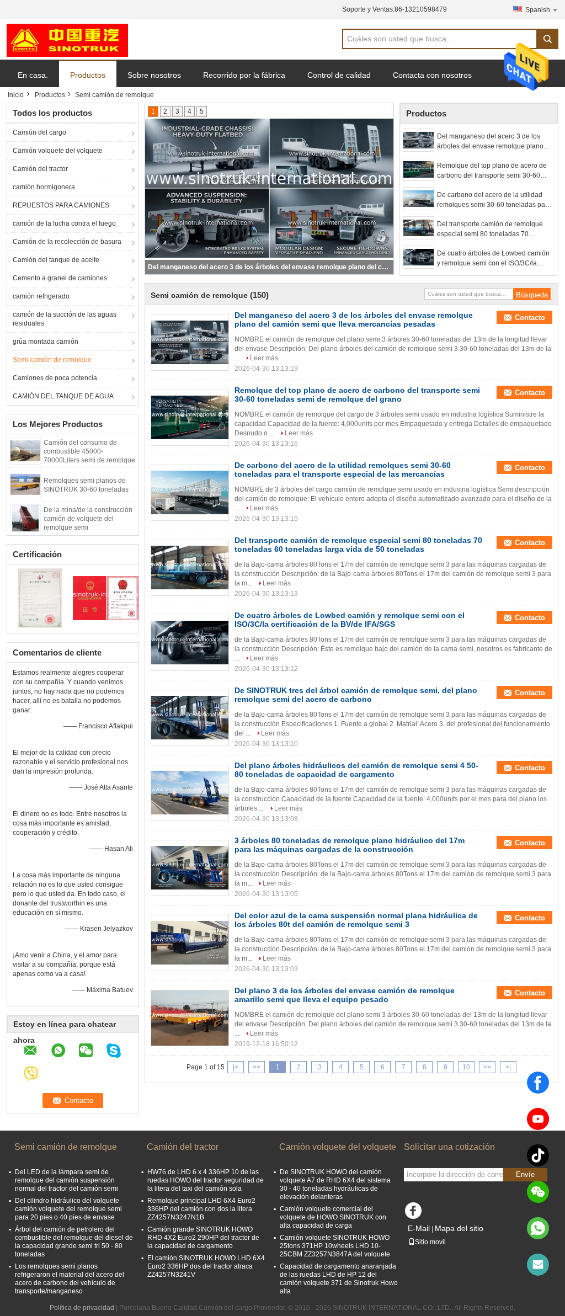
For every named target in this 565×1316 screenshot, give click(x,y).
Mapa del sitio (459, 1228)
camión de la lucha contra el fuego (64, 223)
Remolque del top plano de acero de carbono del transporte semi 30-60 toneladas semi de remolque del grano (270, 267)
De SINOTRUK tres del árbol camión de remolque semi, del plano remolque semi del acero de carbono (355, 695)
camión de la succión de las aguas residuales (64, 319)
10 (466, 1067)
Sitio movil (430, 1242)
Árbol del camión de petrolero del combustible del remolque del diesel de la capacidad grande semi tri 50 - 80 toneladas (74, 1242)
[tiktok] (538, 1155)
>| (508, 1067)
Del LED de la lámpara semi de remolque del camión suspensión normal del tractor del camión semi (66, 1180)
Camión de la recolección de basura (67, 242)
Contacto (530, 317)
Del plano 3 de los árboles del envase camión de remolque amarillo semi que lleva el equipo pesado (344, 995)
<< (256, 1067)
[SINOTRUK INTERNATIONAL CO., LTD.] (67, 40)
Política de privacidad (82, 1308)
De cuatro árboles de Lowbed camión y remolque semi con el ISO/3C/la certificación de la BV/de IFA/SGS (493, 258)
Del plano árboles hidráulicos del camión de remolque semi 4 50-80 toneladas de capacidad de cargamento (356, 770)
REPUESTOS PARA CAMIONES (61, 205)
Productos (87, 75)
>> (487, 1067)
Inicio (16, 95)
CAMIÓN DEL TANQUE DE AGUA (63, 396)
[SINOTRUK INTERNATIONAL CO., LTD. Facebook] (415, 1213)
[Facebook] (538, 1082)
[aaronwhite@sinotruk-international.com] (538, 1264)
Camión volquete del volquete (58, 150)
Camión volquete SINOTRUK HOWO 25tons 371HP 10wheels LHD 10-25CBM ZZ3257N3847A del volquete (335, 1246)
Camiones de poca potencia (55, 378)
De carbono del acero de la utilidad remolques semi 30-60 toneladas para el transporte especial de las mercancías (494, 200)
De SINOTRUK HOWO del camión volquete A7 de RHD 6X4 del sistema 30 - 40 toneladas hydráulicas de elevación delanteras (335, 1184)
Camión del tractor (40, 169)
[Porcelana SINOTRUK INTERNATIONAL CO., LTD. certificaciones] (40, 597)
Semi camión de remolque (52, 360)
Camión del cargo (39, 132)
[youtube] (538, 1119)
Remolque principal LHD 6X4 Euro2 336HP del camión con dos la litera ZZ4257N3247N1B (201, 1209)
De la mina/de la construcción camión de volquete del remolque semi (88, 518)
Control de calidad (339, 75)
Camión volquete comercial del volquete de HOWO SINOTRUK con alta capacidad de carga (333, 1217)
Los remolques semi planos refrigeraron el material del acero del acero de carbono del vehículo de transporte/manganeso (69, 1278)
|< (235, 1067)
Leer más (264, 358)
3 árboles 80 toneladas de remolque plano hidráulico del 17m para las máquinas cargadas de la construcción (349, 845)
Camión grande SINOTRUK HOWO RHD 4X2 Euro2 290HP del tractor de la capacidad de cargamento (203, 1238)
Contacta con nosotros (432, 75)
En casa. (33, 75)
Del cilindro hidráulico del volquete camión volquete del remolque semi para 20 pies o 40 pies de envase (68, 1209)
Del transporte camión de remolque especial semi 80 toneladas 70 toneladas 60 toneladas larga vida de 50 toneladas (492, 229)
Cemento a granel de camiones (60, 278)
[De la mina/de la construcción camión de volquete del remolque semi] (25, 517)
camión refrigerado (41, 296)
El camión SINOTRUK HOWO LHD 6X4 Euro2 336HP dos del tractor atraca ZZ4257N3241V (206, 1266)
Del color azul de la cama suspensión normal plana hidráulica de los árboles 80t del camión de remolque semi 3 (356, 920)
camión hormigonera (44, 187)
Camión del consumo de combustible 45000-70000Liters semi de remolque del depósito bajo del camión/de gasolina (89, 460)
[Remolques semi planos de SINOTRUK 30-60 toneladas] (25, 484)
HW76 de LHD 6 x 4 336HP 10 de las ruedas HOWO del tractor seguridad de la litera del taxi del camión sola (205, 1180)
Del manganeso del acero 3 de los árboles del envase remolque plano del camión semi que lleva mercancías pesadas (494, 141)
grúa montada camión (45, 341)
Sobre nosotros (154, 75)
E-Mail (419, 1228)
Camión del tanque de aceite (56, 260)
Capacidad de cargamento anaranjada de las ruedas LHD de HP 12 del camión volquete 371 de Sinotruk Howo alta (339, 1278)
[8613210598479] (538, 1228)
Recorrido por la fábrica (244, 75)
